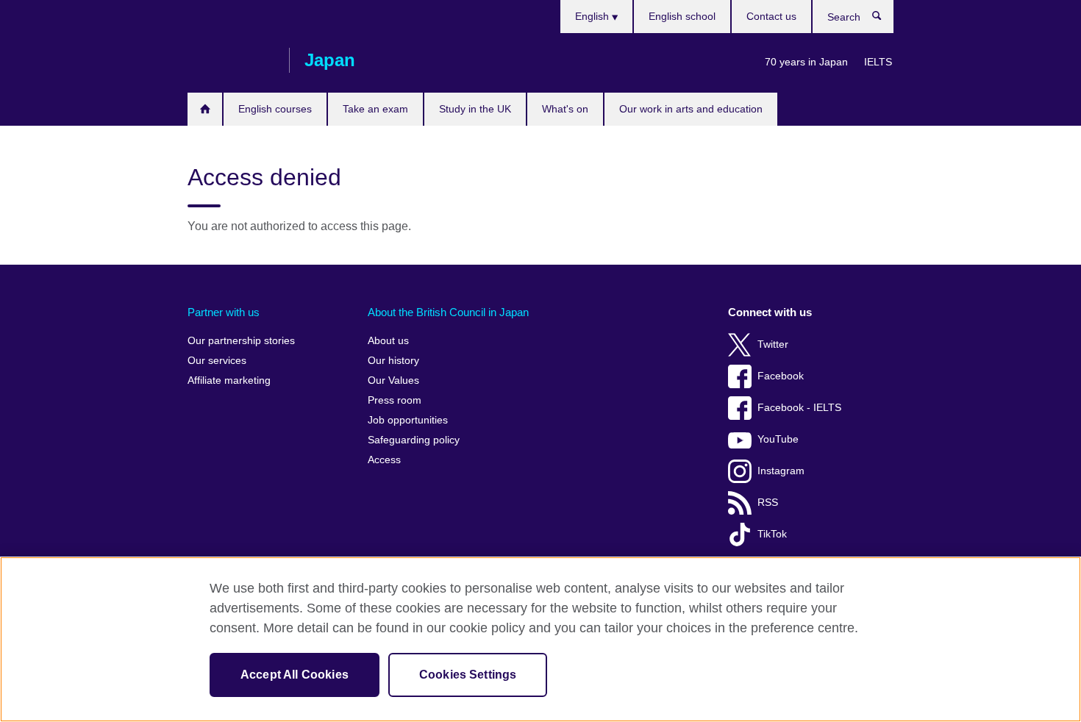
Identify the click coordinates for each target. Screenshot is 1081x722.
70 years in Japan (806, 62)
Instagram (780, 470)
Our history (393, 360)
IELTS (878, 62)
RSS (767, 502)
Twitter (772, 344)
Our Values (393, 380)
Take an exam (375, 109)
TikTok (772, 534)
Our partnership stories (241, 340)
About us (388, 340)
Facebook (780, 376)
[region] (540, 639)
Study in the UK (475, 109)
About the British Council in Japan (448, 312)
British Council (231, 60)
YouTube (778, 439)
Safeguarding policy (414, 440)
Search (884, 19)
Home (205, 109)
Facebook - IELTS (799, 407)
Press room (394, 400)
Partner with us (224, 312)
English (593, 16)
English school (682, 16)
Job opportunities (408, 420)
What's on (565, 109)
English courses (275, 109)
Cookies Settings (468, 674)
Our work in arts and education (691, 109)
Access (384, 459)
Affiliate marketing (229, 380)
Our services (217, 360)
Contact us (771, 16)
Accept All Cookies (294, 674)
